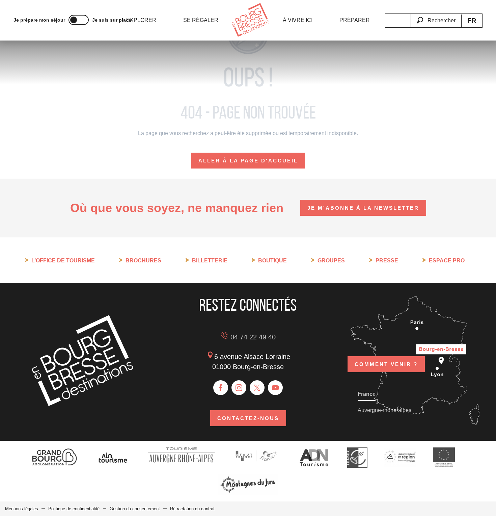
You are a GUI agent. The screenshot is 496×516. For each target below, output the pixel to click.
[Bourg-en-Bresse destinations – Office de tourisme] (82, 404)
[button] (436, 16)
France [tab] (367, 394)
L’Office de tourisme (63, 260)
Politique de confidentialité (74, 508)
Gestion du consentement (135, 508)
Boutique (272, 260)
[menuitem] (141, 20)
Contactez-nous (248, 418)
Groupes (331, 260)
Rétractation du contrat (192, 508)
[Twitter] (257, 387)
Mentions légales (21, 508)
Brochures (143, 260)
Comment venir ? (386, 364)
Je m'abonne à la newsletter (363, 208)
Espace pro (447, 260)
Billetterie (209, 260)
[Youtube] (275, 387)
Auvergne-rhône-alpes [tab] (384, 410)
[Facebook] (220, 387)
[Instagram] (238, 387)
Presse (387, 260)
